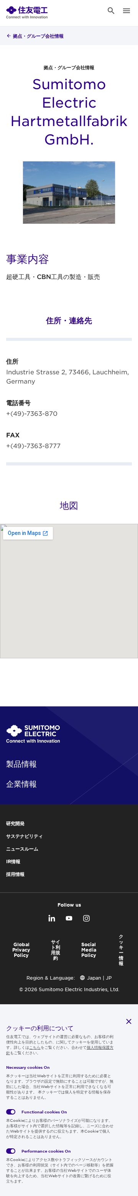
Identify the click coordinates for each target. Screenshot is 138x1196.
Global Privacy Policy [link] (21, 950)
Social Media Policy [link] (88, 950)
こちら (35, 1047)
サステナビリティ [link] (24, 836)
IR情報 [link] (13, 861)
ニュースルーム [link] (22, 849)
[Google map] (69, 591)
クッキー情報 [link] (121, 950)
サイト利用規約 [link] (55, 949)
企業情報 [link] (21, 783)
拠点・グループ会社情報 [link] (38, 36)
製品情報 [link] (21, 763)
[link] (27, 11)
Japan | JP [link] (99, 977)
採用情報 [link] (15, 874)
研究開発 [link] (15, 823)
